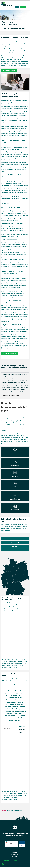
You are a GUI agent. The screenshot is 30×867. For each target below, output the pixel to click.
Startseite (3, 810)
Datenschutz (14, 860)
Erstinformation (15, 862)
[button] (28, 7)
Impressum (22, 860)
